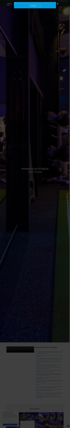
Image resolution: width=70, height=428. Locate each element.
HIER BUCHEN (33, 5)
